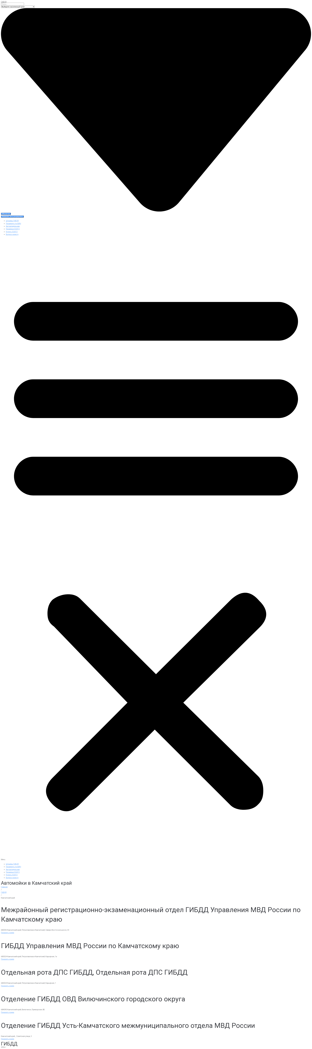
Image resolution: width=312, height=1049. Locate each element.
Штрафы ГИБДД (12, 221)
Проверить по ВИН (13, 224)
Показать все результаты (12, 216)
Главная (4, 887)
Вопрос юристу (12, 234)
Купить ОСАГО (12, 232)
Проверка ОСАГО (13, 229)
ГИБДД (3, 2)
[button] (156, 549)
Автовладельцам (13, 226)
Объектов (6, 214)
